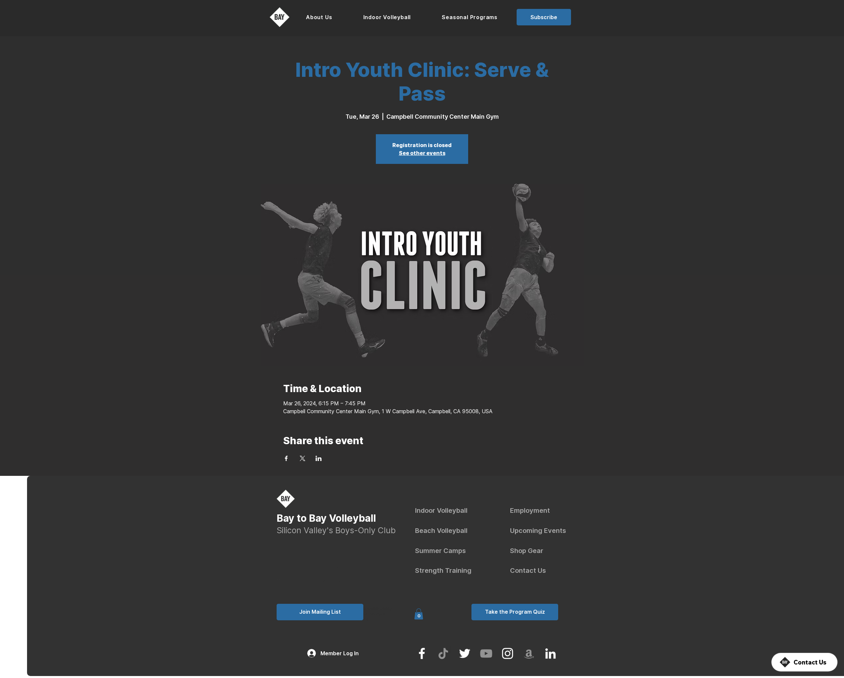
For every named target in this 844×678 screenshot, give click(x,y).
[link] (418, 613)
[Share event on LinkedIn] (319, 458)
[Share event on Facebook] (286, 458)
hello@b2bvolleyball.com (311, 566)
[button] (319, 17)
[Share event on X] (302, 458)
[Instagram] (507, 653)
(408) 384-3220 (304, 573)
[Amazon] (529, 653)
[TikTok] (443, 653)
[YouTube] (486, 653)
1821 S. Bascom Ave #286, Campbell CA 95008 (347, 580)
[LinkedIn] (550, 653)
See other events (422, 153)
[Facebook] (421, 653)
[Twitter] (464, 653)
